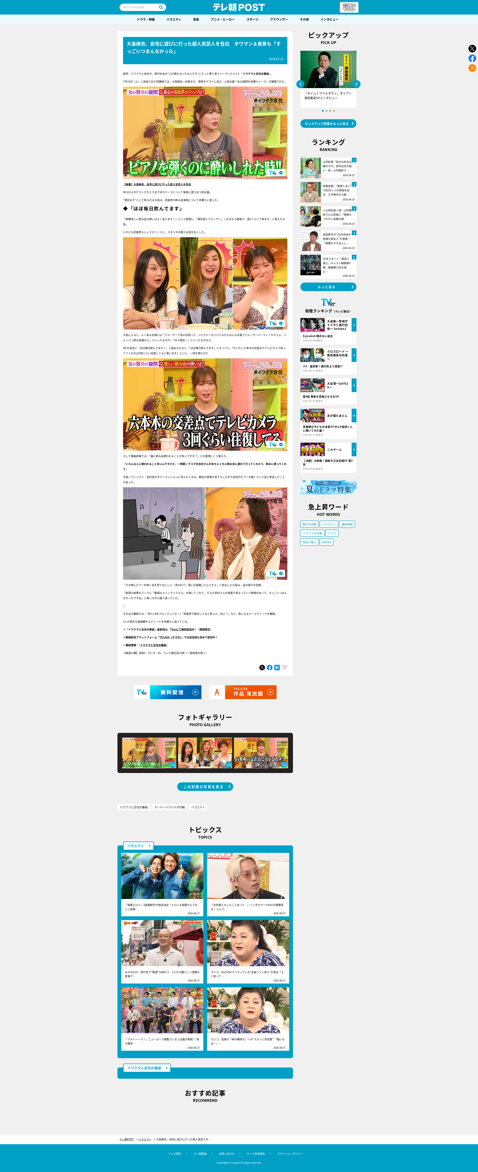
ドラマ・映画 (146, 19)
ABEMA (326, 542)
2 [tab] (327, 111)
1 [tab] (323, 111)
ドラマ (332, 533)
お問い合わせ (227, 1153)
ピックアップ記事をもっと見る (327, 123)
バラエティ (174, 19)
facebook (472, 58)
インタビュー (330, 19)
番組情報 (347, 524)
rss (472, 68)
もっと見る (327, 287)
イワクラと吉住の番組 (153, 645)
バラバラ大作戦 (312, 533)
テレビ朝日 (174, 1153)
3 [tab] (330, 111)
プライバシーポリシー (290, 1153)
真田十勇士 (309, 542)
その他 (304, 19)
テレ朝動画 (200, 1153)
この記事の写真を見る (204, 786)
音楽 (196, 19)
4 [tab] (334, 111)
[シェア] (269, 667)
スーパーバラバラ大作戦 (169, 807)
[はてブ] (277, 667)
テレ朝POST (239, 7)
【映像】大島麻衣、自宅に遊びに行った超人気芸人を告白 (157, 184)
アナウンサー (279, 19)
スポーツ (252, 19)
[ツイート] (262, 667)
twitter (472, 48)
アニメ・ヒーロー (223, 19)
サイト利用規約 (256, 1153)
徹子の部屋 (309, 524)
